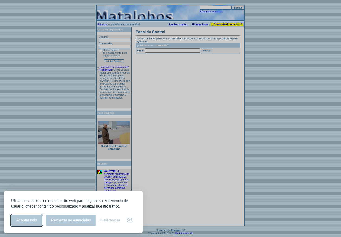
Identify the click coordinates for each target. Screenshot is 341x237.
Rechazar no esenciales (71, 220)
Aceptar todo (26, 220)
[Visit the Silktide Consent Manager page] (129, 220)
